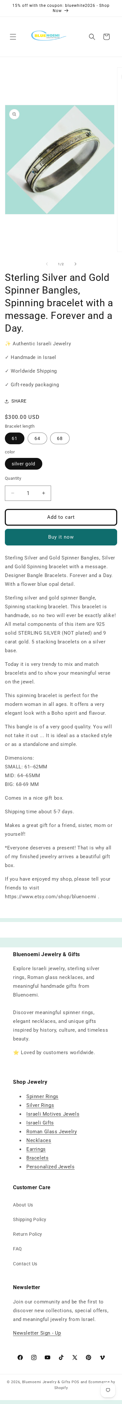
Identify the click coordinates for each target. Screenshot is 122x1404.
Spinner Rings (42, 1096)
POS (75, 1382)
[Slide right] (75, 264)
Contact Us (25, 1263)
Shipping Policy (30, 1219)
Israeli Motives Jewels (52, 1114)
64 (37, 438)
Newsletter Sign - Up (37, 1333)
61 (15, 438)
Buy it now (61, 537)
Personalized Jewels (50, 1167)
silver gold (23, 463)
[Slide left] (47, 264)
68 (60, 438)
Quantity (13, 478)
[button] (13, 37)
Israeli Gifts (40, 1123)
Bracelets (37, 1158)
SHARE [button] (19, 401)
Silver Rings (40, 1105)
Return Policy (27, 1234)
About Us (23, 1204)
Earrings (36, 1149)
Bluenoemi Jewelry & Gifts (46, 1382)
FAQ (17, 1248)
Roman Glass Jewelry (51, 1132)
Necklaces (38, 1140)
